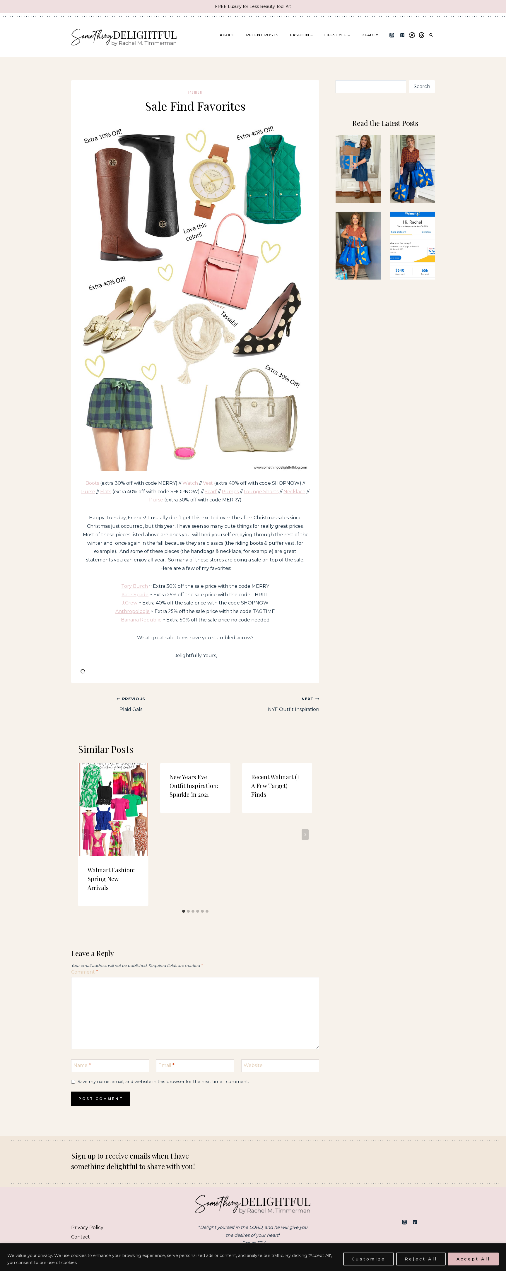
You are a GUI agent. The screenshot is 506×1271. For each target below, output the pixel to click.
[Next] (305, 834)
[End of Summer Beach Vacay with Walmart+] (358, 246)
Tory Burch (134, 586)
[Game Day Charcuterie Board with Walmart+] (412, 246)
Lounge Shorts (261, 491)
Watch (190, 483)
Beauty (369, 34)
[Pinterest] (402, 35)
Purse (88, 491)
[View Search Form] (431, 35)
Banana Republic (141, 620)
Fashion (195, 92)
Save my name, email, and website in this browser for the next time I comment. (163, 1081)
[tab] (183, 911)
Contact (80, 1237)
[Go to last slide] (85, 834)
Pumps (230, 491)
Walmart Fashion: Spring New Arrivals (111, 879)
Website (253, 1065)
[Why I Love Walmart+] (358, 169)
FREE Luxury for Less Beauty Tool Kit (253, 6)
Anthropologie (132, 611)
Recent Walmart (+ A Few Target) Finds (275, 785)
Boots (92, 483)
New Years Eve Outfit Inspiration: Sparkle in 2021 (194, 785)
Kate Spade (135, 594)
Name (82, 1065)
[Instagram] (391, 35)
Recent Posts (262, 34)
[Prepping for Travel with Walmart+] (412, 169)
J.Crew (129, 603)
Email (166, 1065)
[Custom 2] (430, 1222)
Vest (208, 483)
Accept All (473, 1259)
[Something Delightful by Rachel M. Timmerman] (124, 35)
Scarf (211, 491)
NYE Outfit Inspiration (293, 704)
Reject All (421, 1259)
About (227, 34)
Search (422, 86)
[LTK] (412, 35)
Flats (105, 491)
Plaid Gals (132, 704)
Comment (84, 972)
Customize (368, 1259)
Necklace (294, 491)
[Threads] (422, 35)
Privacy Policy (87, 1227)
